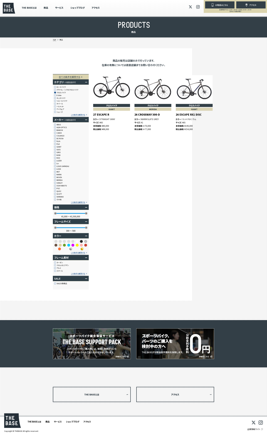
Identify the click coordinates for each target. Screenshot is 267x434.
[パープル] (72, 245)
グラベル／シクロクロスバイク (67, 90)
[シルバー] (70, 248)
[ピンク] (81, 245)
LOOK (59, 169)
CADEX (59, 133)
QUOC (59, 191)
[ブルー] (68, 245)
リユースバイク (62, 101)
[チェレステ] (68, 241)
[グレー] (85, 241)
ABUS (59, 124)
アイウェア (60, 109)
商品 (46, 8)
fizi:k (58, 141)
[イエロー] (77, 245)
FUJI (58, 144)
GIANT (59, 147)
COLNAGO (60, 136)
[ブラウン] (55, 245)
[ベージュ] (60, 245)
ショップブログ (77, 8)
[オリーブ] (55, 241)
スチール (60, 271)
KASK (58, 155)
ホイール (60, 103)
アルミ (59, 268)
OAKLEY (60, 183)
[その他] (64, 241)
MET (58, 172)
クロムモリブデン (63, 265)
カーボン (60, 262)
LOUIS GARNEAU (63, 166)
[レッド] (85, 245)
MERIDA (59, 180)
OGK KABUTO (62, 185)
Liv (58, 163)
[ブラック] (81, 241)
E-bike (59, 95)
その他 (59, 199)
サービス (59, 8)
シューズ (60, 112)
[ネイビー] (72, 241)
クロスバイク (61, 92)
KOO (58, 158)
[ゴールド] (82, 248)
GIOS (58, 149)
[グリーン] (64, 245)
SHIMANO (60, 197)
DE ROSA (60, 138)
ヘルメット (60, 106)
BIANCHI (60, 130)
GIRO (59, 152)
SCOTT (59, 194)
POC (58, 188)
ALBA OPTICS (62, 127)
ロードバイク (61, 87)
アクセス (96, 8)
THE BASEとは (29, 8)
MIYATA (59, 177)
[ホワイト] (77, 241)
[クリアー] (60, 241)
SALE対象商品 (62, 283)
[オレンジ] (59, 248)
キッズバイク (61, 98)
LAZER (59, 161)
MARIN (59, 174)
